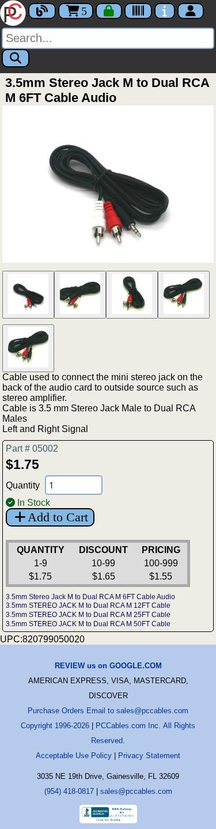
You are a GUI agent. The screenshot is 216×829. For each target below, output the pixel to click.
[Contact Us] (164, 11)
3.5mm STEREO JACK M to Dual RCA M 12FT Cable (88, 605)
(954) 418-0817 (69, 791)
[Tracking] (138, 11)
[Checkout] (109, 11)
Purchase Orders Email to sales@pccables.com (108, 710)
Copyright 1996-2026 (55, 725)
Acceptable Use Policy (74, 755)
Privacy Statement (149, 755)
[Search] (15, 58)
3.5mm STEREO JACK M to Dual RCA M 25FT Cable (88, 615)
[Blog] (42, 11)
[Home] (14, 12)
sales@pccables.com (136, 791)
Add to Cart (58, 517)
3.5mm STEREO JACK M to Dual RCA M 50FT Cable (88, 624)
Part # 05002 (32, 448)
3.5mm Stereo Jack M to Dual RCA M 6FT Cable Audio (90, 597)
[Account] (190, 11)
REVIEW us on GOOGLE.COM (108, 665)
